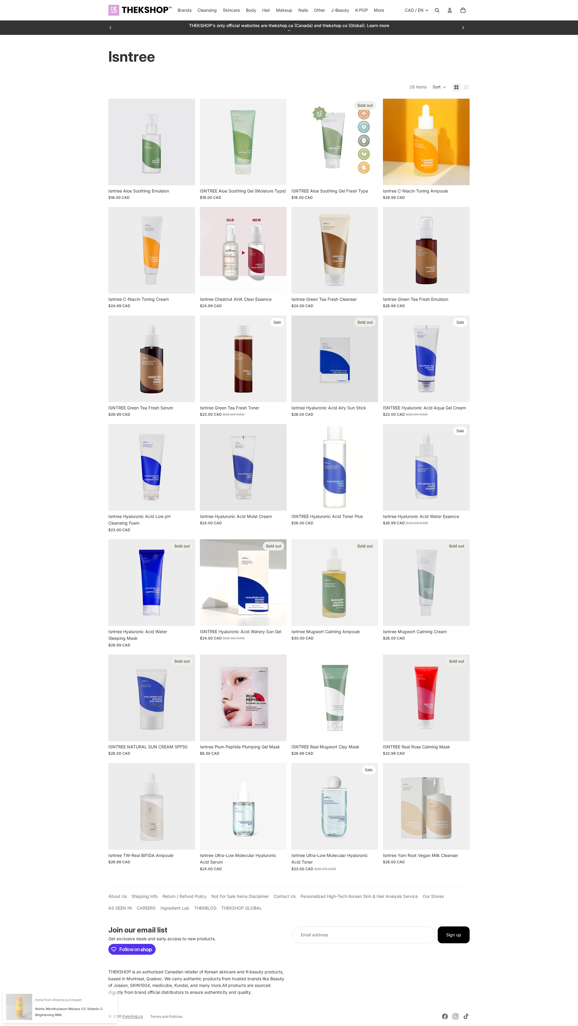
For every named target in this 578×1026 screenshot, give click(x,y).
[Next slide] (463, 27)
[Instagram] (455, 1016)
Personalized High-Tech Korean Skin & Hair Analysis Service (359, 896)
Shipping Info (145, 896)
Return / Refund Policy (185, 896)
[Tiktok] (466, 1016)
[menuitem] (379, 10)
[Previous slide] (110, 27)
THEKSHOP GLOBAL (241, 907)
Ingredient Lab (174, 907)
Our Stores (433, 896)
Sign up (453, 934)
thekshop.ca (132, 1016)
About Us (117, 896)
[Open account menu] (449, 10)
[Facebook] (445, 1016)
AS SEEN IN (120, 907)
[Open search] (437, 10)
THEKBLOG (205, 907)
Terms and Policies (166, 1016)
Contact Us (285, 896)
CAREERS (146, 907)
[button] (439, 87)
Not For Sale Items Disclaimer (240, 896)
